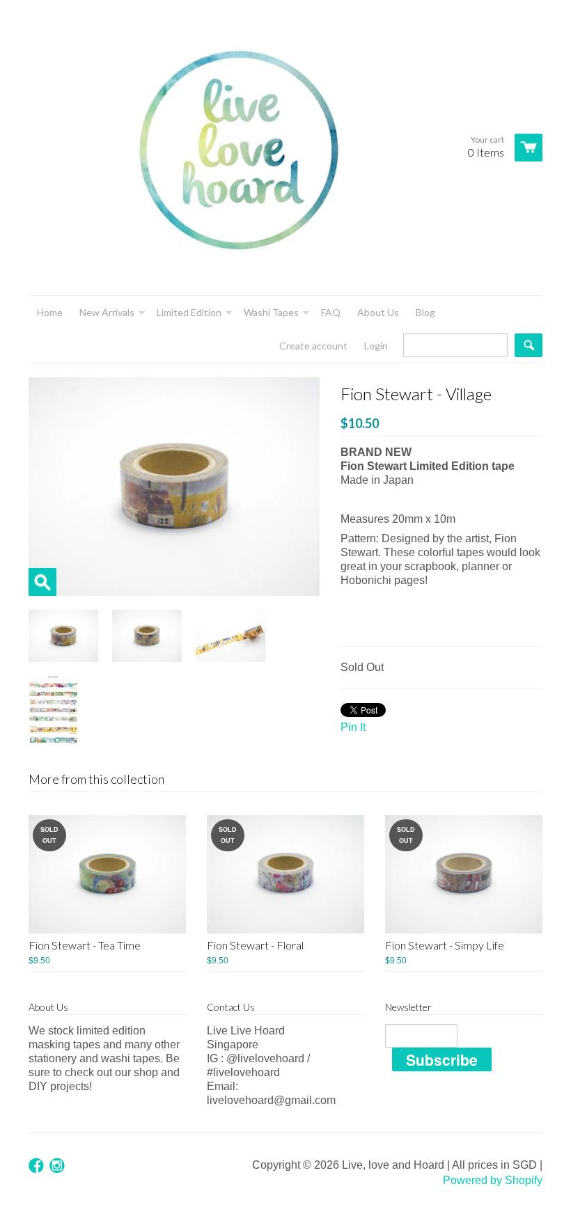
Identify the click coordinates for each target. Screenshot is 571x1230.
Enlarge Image (42, 582)
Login (376, 346)
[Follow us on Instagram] (58, 1166)
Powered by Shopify (492, 1180)
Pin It (353, 727)
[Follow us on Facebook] (38, 1166)
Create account (313, 346)
